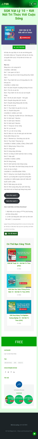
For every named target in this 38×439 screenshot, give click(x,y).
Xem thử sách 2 (11, 201)
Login (31, 3)
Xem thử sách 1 (11, 195)
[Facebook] (5, 372)
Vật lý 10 (20, 362)
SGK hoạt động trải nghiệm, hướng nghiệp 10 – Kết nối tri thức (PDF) (19, 318)
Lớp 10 (6, 353)
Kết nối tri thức (8, 362)
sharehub (19, 393)
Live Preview (20, 47)
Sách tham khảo (12, 353)
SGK (15, 362)
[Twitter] (8, 372)
